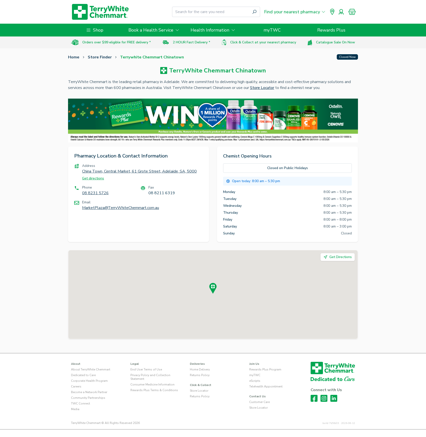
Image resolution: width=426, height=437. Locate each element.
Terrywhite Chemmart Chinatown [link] (152, 57)
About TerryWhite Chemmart (90, 369)
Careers (76, 386)
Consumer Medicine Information (152, 384)
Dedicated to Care (83, 375)
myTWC (272, 30)
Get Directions (340, 257)
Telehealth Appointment (266, 386)
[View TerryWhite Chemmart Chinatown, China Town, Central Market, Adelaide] (213, 288)
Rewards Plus (331, 30)
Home (73, 57)
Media (75, 409)
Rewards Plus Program (265, 369)
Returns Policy (200, 375)
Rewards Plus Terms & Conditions (154, 390)
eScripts (254, 381)
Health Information (210, 30)
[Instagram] (324, 398)
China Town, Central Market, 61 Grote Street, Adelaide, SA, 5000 (139, 171)
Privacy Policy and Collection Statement (150, 377)
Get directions (93, 178)
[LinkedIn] (333, 398)
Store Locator (262, 87)
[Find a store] (332, 12)
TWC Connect (80, 403)
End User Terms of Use (146, 369)
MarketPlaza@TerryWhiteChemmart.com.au (120, 207)
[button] (352, 12)
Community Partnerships (88, 398)
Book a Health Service (150, 30)
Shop (98, 30)
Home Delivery (200, 369)
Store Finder (100, 57)
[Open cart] (352, 12)
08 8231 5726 (95, 193)
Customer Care (259, 402)
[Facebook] (314, 398)
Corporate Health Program (89, 381)
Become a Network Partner (89, 392)
